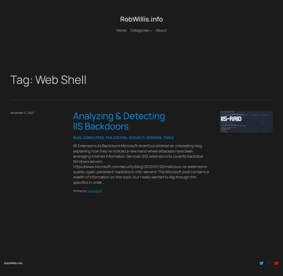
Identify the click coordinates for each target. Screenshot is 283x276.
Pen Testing (116, 137)
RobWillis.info (141, 19)
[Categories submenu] (151, 30)
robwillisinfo (94, 191)
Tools (168, 137)
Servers (153, 137)
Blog (77, 137)
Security (136, 137)
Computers (94, 137)
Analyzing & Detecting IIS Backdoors (119, 121)
